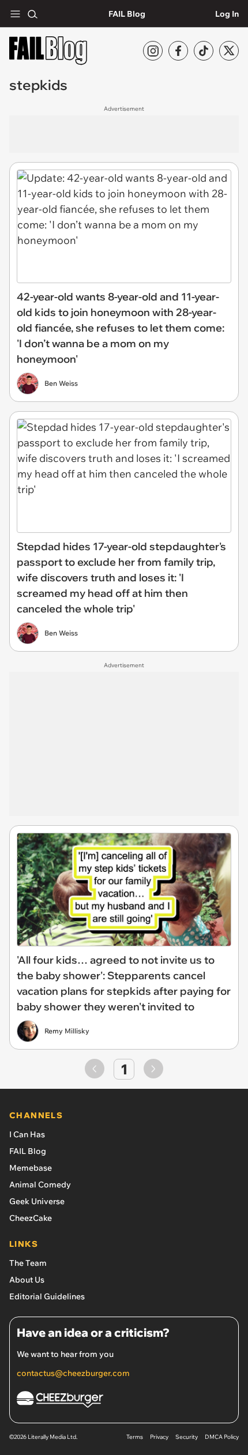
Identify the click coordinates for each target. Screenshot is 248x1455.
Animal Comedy (40, 1184)
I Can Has (27, 1134)
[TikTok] (203, 51)
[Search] (32, 14)
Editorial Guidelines (47, 1296)
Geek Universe (37, 1201)
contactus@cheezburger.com (73, 1373)
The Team (28, 1263)
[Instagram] (153, 51)
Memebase (30, 1168)
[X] (229, 51)
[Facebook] (178, 51)
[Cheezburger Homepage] (124, 1401)
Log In (227, 14)
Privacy (159, 1437)
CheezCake (30, 1218)
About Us (26, 1279)
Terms (134, 1437)
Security (186, 1437)
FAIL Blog (126, 14)
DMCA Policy (222, 1437)
